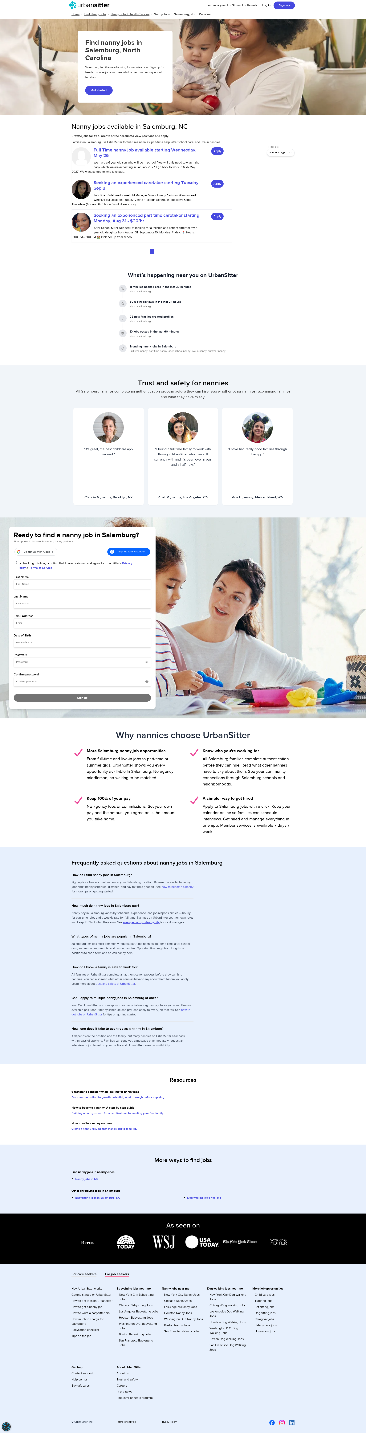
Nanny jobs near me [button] (175, 1289)
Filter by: (273, 147)
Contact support (82, 1373)
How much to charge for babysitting (87, 1321)
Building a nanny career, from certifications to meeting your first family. (117, 1113)
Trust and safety (127, 1379)
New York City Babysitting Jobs (136, 1297)
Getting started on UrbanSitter (91, 1295)
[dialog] (6, 1426)
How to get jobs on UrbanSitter (91, 1301)
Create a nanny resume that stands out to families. (104, 1129)
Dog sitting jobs (265, 1313)
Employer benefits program (135, 1398)
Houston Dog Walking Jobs (227, 1322)
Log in (266, 5)
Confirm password (26, 674)
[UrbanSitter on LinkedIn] (290, 1422)
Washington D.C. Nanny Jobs (183, 1319)
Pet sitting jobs (264, 1307)
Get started (99, 90)
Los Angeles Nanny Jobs (180, 1307)
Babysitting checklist (85, 1330)
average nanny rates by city (141, 922)
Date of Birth (22, 635)
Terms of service (126, 1422)
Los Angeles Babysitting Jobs (138, 1311)
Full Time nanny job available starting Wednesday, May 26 (145, 153)
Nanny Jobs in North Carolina (130, 14)
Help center (79, 1379)
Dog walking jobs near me (204, 1198)
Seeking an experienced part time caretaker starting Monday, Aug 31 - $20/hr (146, 218)
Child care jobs (264, 1295)
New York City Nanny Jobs (182, 1295)
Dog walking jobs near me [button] (225, 1289)
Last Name (21, 596)
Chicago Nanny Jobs (178, 1301)
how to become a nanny (177, 887)
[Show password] (147, 662)
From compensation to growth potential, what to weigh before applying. (118, 1097)
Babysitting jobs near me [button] (134, 1289)
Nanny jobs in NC (86, 1179)
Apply (217, 151)
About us (123, 1373)
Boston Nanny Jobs (177, 1325)
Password (20, 655)
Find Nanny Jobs (95, 14)
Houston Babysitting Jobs (136, 1318)
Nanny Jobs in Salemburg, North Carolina (182, 14)
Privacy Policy (169, 1422)
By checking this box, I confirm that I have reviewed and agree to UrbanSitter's (75, 565)
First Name (21, 577)
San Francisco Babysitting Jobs (136, 1343)
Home (75, 14)
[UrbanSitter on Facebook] (270, 1422)
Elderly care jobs (266, 1325)
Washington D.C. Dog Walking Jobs (223, 1330)
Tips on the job (81, 1336)
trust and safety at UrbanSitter (115, 984)
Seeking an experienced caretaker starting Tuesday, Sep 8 (147, 185)
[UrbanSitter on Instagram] (280, 1422)
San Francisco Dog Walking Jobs (227, 1347)
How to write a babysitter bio (90, 1313)
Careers (122, 1386)
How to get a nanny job (86, 1307)
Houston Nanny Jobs (178, 1313)
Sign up (284, 5)
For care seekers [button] (83, 1274)
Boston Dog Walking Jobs (226, 1339)
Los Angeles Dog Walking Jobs (226, 1314)
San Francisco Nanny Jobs (181, 1331)
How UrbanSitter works (86, 1289)
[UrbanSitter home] (90, 5)
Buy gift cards (80, 1386)
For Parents (249, 5)
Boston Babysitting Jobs (135, 1334)
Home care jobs (265, 1331)
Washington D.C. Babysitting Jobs (138, 1326)
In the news (124, 1392)
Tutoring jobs (263, 1301)
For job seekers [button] (117, 1274)
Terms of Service (40, 568)
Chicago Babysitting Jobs (136, 1305)
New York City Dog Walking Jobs (227, 1297)
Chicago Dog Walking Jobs (227, 1305)
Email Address (23, 616)
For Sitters (234, 5)
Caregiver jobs (264, 1319)
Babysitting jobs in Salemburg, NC (97, 1198)
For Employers (216, 5)
